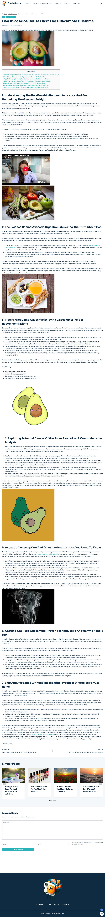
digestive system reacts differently (42, 734)
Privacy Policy (60, 914)
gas (10, 743)
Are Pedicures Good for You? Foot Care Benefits (39, 789)
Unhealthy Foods (11, 17)
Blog (49, 904)
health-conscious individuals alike (48, 554)
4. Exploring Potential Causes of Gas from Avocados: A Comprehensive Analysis (26, 81)
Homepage (39, 904)
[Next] (100, 783)
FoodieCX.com (7, 25)
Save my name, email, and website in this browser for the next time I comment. (87, 843)
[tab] (49, 800)
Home (27, 3)
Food (3, 17)
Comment (6, 822)
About (66, 3)
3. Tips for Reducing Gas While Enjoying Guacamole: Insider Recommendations (26, 79)
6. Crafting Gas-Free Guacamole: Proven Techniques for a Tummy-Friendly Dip (26, 85)
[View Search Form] (101, 3)
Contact (76, 3)
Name (5, 844)
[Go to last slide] (4, 783)
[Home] (2, 14)
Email (39, 844)
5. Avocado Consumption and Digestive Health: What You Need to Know (24, 83)
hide (34, 71)
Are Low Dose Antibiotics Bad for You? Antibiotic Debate (19, 751)
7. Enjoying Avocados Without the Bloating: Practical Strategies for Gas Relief (25, 87)
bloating (5, 743)
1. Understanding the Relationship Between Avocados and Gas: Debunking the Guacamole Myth (31, 75)
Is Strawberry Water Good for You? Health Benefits (91, 789)
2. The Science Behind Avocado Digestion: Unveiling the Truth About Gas (24, 77)
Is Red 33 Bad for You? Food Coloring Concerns (65, 789)
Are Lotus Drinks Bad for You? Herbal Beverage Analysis (85, 751)
